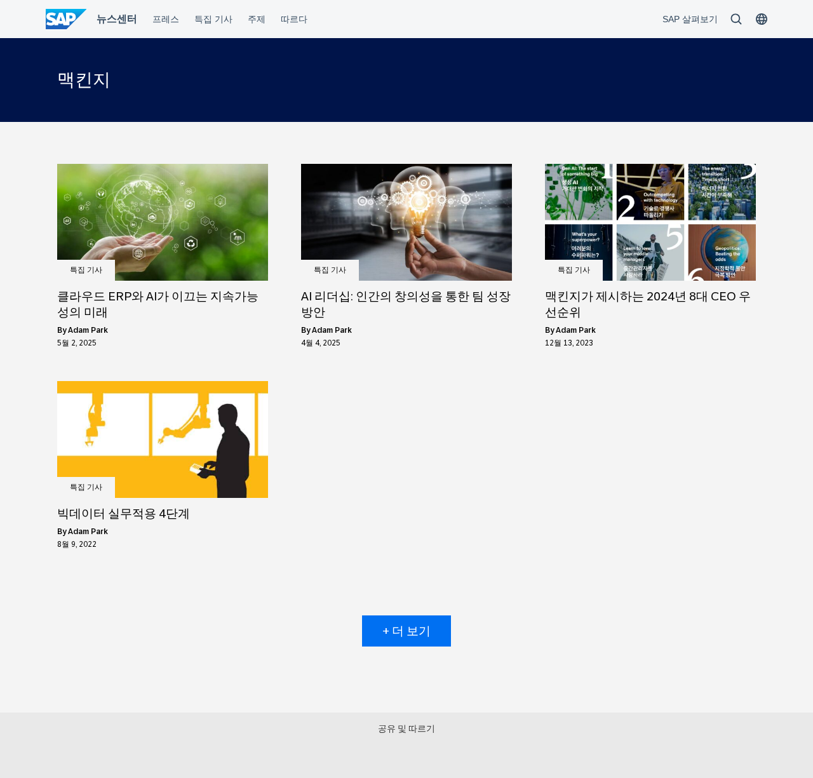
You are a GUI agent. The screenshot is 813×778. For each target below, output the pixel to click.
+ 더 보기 (406, 631)
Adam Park (88, 330)
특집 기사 (86, 269)
